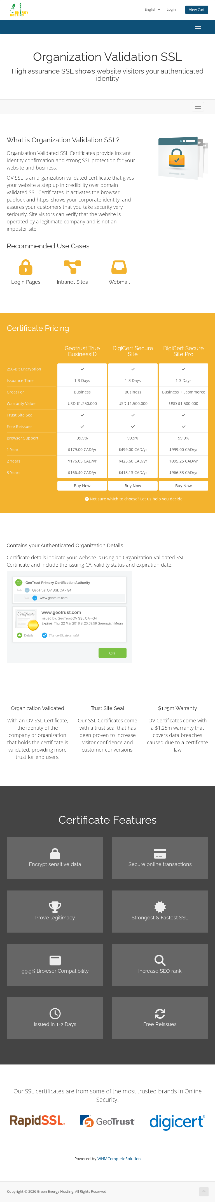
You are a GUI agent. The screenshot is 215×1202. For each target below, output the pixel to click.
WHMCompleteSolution (119, 1158)
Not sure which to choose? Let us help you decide (136, 499)
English (151, 9)
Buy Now (82, 485)
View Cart (197, 9)
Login (171, 9)
